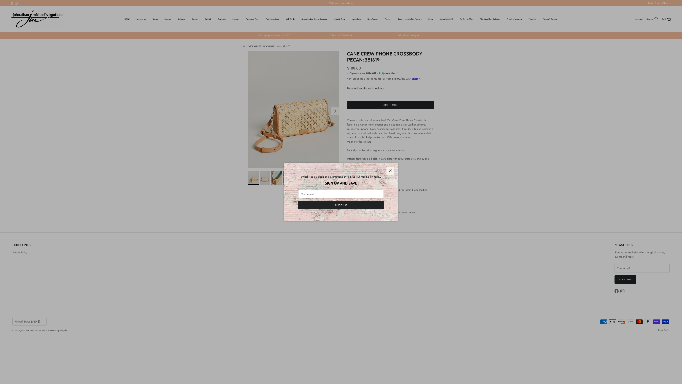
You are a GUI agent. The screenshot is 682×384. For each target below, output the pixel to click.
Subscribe (341, 205)
